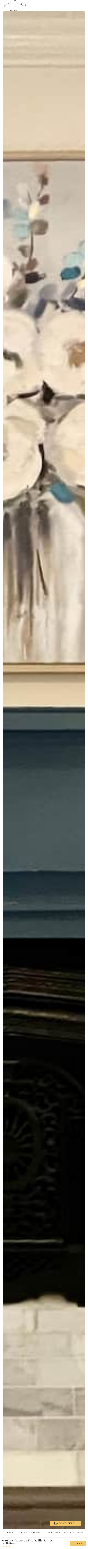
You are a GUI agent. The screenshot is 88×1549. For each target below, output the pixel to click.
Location (48, 1532)
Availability (69, 1532)
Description (11, 1532)
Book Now (78, 1543)
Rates (57, 1532)
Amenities (35, 1532)
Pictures (24, 1532)
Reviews (81, 1532)
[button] (1, 1532)
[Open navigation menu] (83, 6)
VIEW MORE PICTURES (67, 1523)
